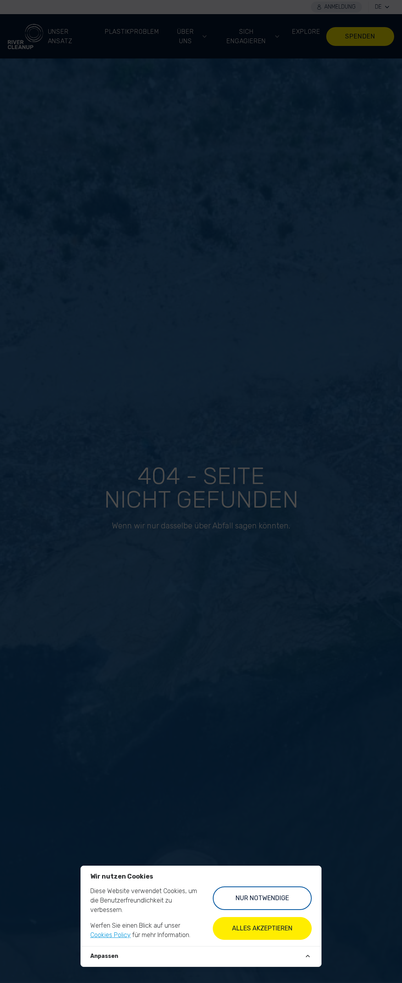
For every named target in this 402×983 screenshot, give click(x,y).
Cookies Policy (110, 935)
